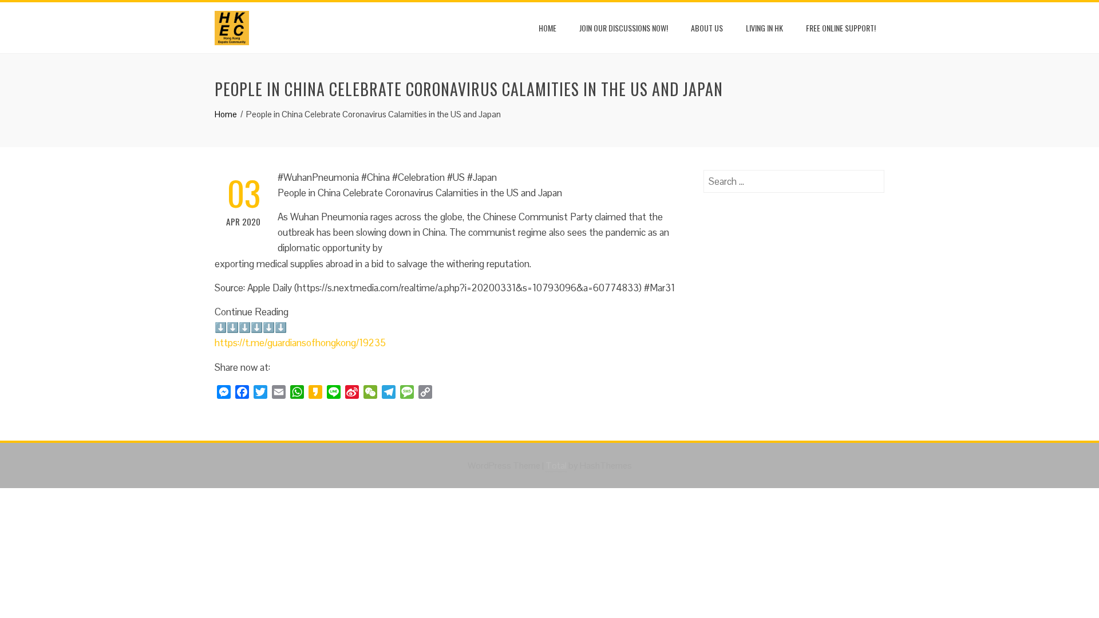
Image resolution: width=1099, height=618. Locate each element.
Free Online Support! (841, 28)
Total (556, 465)
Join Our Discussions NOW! (623, 28)
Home (547, 28)
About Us (707, 28)
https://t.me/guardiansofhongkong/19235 (300, 342)
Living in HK (764, 28)
